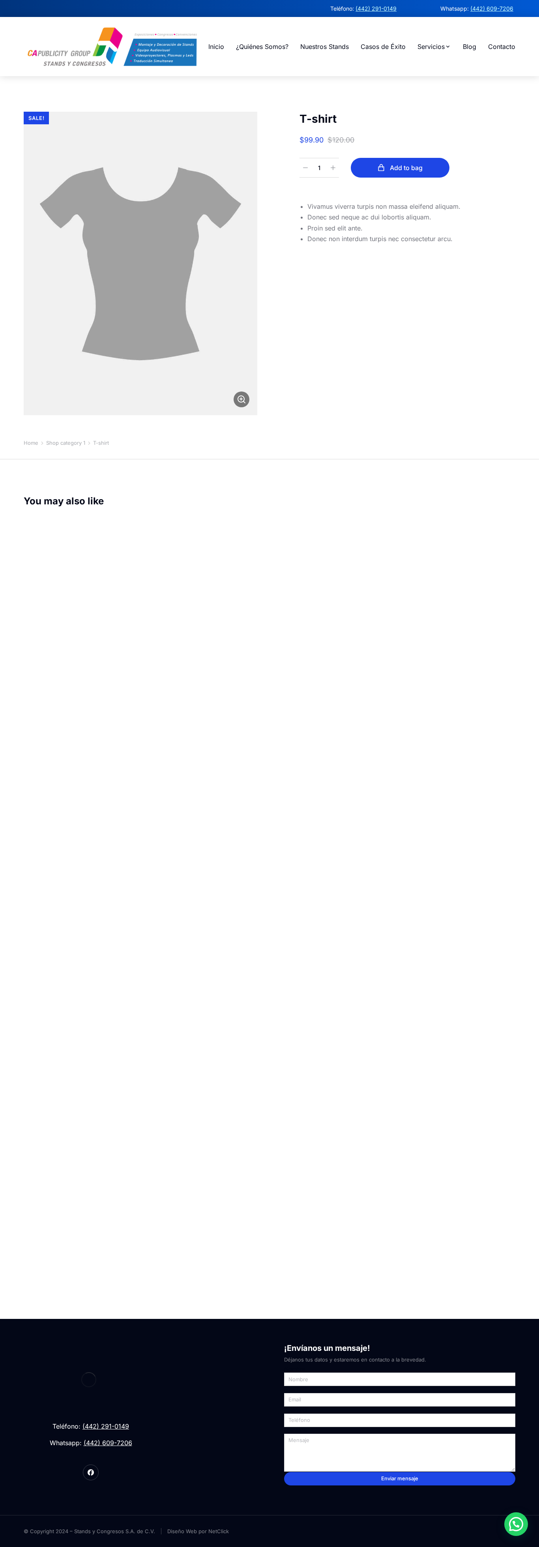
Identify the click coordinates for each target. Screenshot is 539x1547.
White (60, 1249)
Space (38, 1249)
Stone (49, 1249)
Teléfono (295, 1410)
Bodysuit (36, 1225)
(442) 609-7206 (491, 8)
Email (291, 1389)
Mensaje (295, 1430)
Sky (27, 1249)
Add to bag (406, 168)
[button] (516, 1524)
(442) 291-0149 (376, 8)
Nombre (294, 1369)
